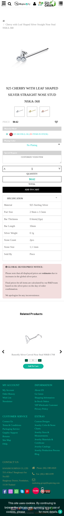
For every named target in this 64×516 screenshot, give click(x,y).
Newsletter (7, 401)
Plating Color (10, 141)
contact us (32, 512)
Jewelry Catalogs (42, 446)
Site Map (7, 440)
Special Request (10, 153)
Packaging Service (11, 429)
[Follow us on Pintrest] (27, 491)
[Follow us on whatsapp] (16, 491)
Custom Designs (42, 421)
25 (31, 134)
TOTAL (32, 184)
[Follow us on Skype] (22, 491)
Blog (37, 454)
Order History (9, 394)
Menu (3, 5)
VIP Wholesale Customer (46, 405)
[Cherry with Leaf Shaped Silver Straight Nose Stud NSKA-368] (32, 58)
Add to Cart (32, 189)
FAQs (5, 444)
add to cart (33, 366)
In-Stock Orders (42, 401)
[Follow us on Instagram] (10, 491)
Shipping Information (45, 397)
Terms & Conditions (12, 425)
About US (39, 390)
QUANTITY (32, 174)
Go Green (39, 394)
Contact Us (8, 421)
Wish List (7, 397)
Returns (6, 436)
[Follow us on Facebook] (5, 491)
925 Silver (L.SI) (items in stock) (30, 134)
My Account (8, 390)
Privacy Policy (41, 409)
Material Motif (10, 129)
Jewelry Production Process (47, 450)
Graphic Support (10, 432)
